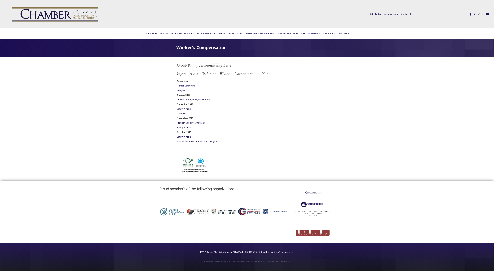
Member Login (391, 14)
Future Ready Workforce (209, 33)
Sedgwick (182, 90)
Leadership (233, 33)
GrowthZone (285, 261)
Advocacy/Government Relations (176, 33)
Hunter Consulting (186, 86)
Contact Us (407, 14)
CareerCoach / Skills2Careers (259, 33)
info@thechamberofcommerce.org (276, 252)
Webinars (181, 114)
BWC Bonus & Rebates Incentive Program (197, 142)
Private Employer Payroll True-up (193, 100)
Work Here (343, 33)
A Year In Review (309, 33)
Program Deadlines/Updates (191, 123)
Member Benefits (286, 33)
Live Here (328, 33)
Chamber (149, 33)
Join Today (375, 14)
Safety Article (184, 109)
